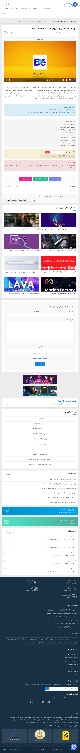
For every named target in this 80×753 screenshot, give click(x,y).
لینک (58, 145)
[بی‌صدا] (52, 80)
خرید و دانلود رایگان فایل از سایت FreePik (65, 627)
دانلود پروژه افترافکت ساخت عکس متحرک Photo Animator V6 (59, 488)
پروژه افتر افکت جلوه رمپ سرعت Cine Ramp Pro (63, 479)
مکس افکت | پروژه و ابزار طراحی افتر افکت (70, 4)
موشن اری (72, 190)
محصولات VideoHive (40, 424)
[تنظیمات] (66, 80)
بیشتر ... (7, 474)
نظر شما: (70, 320)
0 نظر (52, 32)
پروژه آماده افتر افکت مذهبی (60, 643)
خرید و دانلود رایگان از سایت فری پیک (40, 459)
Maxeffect (61, 32)
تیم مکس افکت (45, 750)
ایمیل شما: (35, 311)
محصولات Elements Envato (40, 434)
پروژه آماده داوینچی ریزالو (36, 639)
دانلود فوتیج (24, 9)
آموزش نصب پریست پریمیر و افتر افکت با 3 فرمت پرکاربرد (61, 617)
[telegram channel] (42, 701)
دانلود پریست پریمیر (71, 654)
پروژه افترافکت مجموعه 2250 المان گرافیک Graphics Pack (60, 484)
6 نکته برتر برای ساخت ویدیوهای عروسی (66, 623)
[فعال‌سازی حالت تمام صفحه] (73, 80)
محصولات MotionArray (40, 429)
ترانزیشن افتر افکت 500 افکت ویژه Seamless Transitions (60, 493)
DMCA (51, 726)
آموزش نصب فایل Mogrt (40, 454)
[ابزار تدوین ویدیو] (40, 391)
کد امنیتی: (40, 347)
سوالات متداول (68, 726)
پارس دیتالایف (5, 750)
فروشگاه (16, 9)
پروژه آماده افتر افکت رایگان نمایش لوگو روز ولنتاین (62, 502)
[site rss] (31, 701)
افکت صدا (74, 639)
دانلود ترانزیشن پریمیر (63, 639)
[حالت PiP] (70, 80)
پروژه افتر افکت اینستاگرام (40, 439)
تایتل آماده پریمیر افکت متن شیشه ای (61, 556)
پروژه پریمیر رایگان (11, 639)
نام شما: (70, 311)
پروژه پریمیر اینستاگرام (40, 444)
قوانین (76, 726)
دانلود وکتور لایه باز (23, 639)
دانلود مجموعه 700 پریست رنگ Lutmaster (59, 572)
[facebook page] (37, 701)
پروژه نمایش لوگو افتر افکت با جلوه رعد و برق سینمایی (61, 498)
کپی (47, 152)
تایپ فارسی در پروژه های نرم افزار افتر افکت (65, 620)
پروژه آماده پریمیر (34, 9)
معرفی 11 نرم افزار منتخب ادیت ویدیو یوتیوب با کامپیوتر (61, 613)
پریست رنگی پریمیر (71, 668)
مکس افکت (73, 22)
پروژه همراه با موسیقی (40, 419)
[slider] (27, 80)
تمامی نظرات (8, 532)
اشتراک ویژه (58, 110)
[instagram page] (48, 701)
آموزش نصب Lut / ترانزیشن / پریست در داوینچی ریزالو (62, 610)
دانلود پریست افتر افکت (70, 657)
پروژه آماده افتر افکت (48, 9)
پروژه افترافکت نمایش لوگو (45, 197)
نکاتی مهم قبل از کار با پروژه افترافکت (40, 464)
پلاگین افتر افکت (72, 671)
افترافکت (68, 130)
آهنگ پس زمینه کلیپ (50, 639)
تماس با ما (9, 9)
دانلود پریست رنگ (71, 664)
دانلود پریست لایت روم (70, 661)
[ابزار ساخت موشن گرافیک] (40, 379)
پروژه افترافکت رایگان (30, 643)
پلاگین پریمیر (73, 675)
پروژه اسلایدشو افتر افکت (40, 449)
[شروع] (6, 80)
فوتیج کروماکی (73, 643)
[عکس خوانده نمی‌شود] (40, 358)
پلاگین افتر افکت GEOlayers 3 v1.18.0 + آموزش (58, 540)
